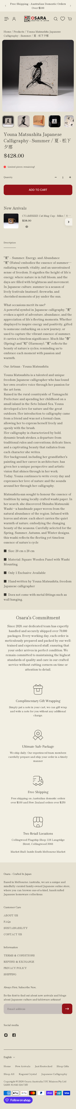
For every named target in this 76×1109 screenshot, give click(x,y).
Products (19, 31)
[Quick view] (26, 226)
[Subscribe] (67, 1009)
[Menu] (6, 19)
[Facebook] (14, 1035)
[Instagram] (6, 1035)
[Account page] (13, 19)
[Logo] (36, 19)
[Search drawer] (55, 19)
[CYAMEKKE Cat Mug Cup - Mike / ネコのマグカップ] (11, 221)
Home (8, 31)
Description (10, 242)
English (8, 1057)
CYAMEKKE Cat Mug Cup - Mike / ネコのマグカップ (46, 216)
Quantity (8, 177)
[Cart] (69, 19)
